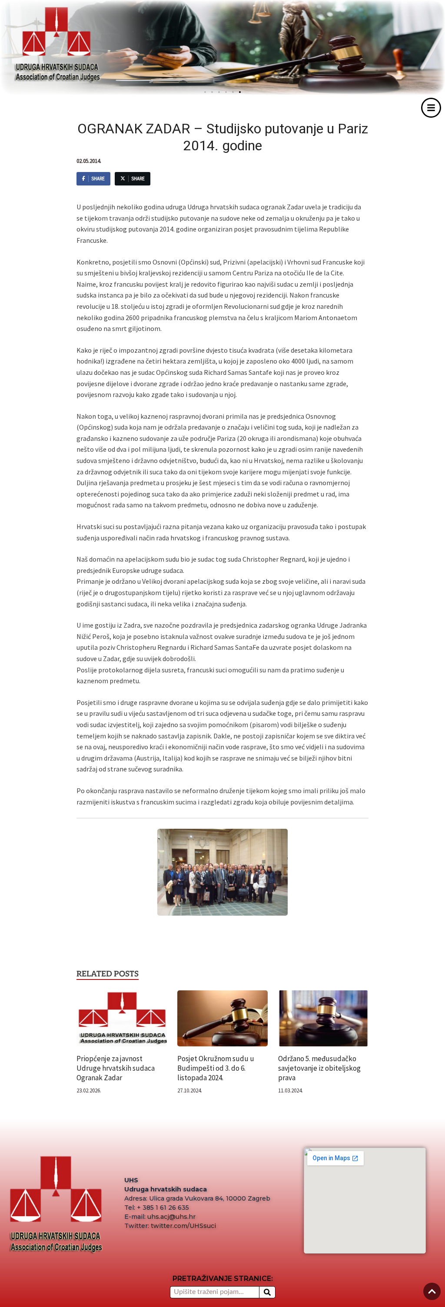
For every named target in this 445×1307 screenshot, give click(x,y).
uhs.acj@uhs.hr (171, 1217)
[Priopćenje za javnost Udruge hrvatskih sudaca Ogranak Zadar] (121, 1021)
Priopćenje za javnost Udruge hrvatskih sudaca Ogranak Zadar (115, 1068)
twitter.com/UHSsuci (183, 1226)
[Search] (267, 1292)
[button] (240, 92)
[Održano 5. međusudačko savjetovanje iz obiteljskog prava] (323, 1021)
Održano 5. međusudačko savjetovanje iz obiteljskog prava (319, 1068)
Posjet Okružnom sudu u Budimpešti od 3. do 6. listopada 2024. (215, 1068)
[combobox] (214, 1292)
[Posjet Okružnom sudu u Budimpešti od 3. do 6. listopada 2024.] (222, 1021)
